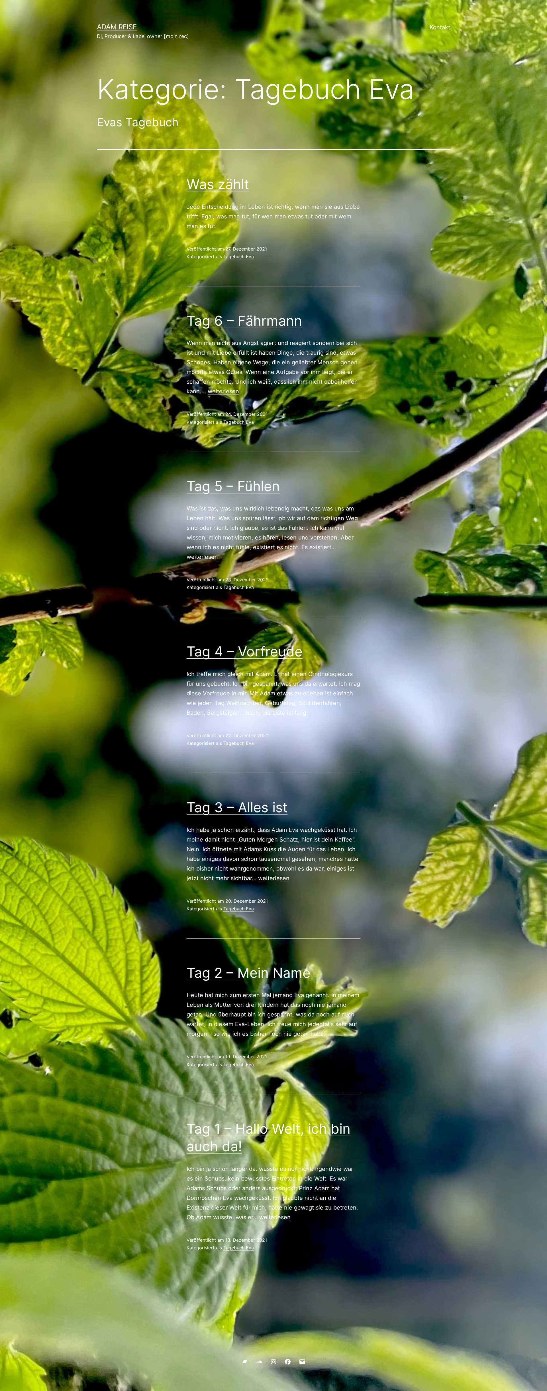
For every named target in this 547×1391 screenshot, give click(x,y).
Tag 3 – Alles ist (237, 807)
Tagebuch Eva (238, 256)
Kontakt (440, 27)
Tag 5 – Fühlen (233, 486)
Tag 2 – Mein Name (249, 972)
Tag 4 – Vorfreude (245, 651)
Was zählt (218, 184)
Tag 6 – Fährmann (244, 320)
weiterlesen (223, 391)
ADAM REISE (117, 27)
